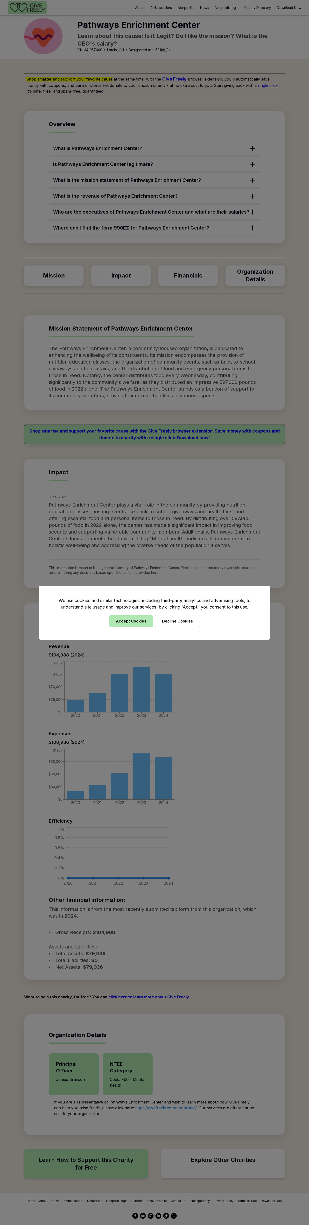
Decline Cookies (177, 621)
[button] (154, 612)
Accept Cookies (131, 621)
